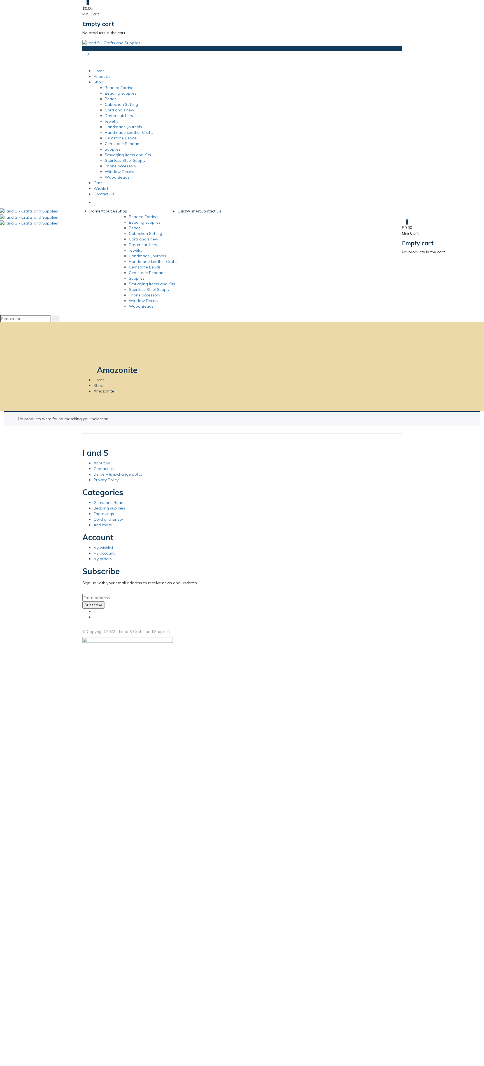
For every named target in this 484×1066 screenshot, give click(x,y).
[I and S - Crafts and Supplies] (111, 42)
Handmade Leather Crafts (129, 132)
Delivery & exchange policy (118, 474)
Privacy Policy (106, 479)
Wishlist (101, 188)
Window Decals (119, 171)
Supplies (112, 149)
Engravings (104, 513)
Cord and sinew (119, 110)
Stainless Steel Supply (125, 160)
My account (104, 553)
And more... (104, 524)
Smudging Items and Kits (128, 154)
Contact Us (104, 194)
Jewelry (111, 121)
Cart (98, 182)
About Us (102, 76)
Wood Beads (117, 177)
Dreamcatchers (119, 115)
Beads (111, 98)
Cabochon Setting (121, 104)
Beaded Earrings (120, 87)
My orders (103, 558)
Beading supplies (120, 93)
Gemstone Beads (121, 138)
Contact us (104, 468)
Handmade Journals (123, 126)
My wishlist (103, 547)
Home (99, 70)
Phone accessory (120, 166)
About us (102, 463)
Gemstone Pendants (124, 143)
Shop (98, 82)
